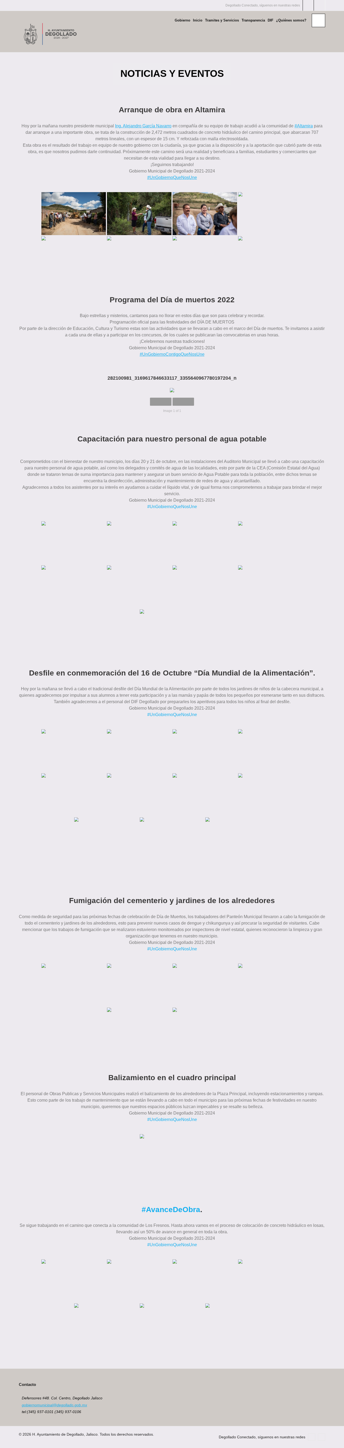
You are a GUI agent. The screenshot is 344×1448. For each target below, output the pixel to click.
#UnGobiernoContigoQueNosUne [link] (172, 354)
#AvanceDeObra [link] (171, 1209)
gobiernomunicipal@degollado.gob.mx (54, 1405)
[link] (143, 126)
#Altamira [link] (304, 126)
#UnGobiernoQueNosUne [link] (172, 177)
